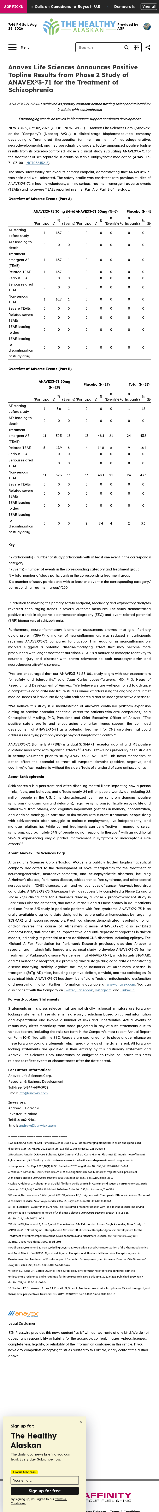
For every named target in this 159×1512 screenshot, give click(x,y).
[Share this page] (148, 47)
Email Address (24, 1472)
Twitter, (70, 990)
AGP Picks (13, 7)
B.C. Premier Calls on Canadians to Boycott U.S (55, 6)
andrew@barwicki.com (37, 1125)
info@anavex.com (33, 1093)
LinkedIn (127, 990)
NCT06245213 (37, 163)
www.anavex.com (121, 984)
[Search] (126, 47)
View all (148, 6)
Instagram (102, 990)
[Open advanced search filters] (136, 47)
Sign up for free (45, 1490)
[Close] (81, 1422)
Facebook (84, 990)
